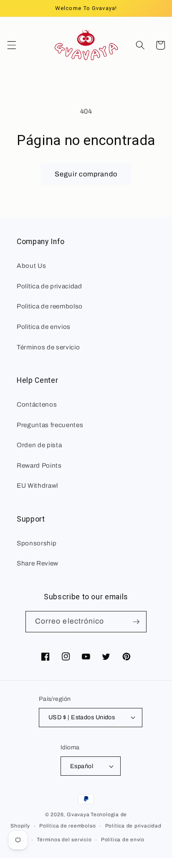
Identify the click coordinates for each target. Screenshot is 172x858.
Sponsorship (36, 543)
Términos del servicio (64, 840)
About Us (31, 265)
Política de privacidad (133, 826)
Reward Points (39, 465)
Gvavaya (78, 814)
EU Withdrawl (37, 485)
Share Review (37, 563)
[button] (11, 45)
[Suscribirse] (136, 622)
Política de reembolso (67, 826)
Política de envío (122, 840)
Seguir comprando (86, 174)
